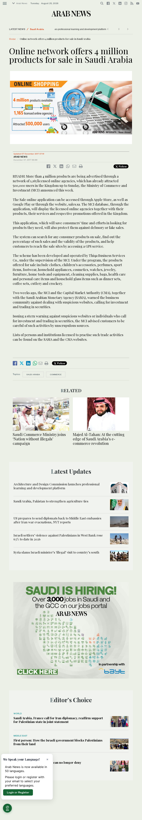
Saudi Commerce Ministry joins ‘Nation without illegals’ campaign (39, 439)
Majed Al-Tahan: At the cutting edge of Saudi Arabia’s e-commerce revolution (98, 439)
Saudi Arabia (37, 29)
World (17, 713)
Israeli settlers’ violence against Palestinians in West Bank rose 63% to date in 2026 (58, 537)
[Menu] (5, 3)
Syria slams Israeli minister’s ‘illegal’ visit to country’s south (56, 552)
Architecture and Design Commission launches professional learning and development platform (58, 29)
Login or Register (18, 792)
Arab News (21, 3)
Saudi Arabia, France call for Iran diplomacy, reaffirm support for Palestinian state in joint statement (58, 720)
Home (12, 38)
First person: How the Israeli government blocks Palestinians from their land (57, 742)
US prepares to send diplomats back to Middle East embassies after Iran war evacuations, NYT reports (57, 520)
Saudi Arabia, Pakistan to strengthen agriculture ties (50, 501)
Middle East (20, 735)
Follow (122, 166)
